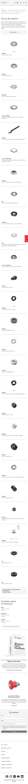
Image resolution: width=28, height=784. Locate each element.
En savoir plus (14, 705)
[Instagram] (10, 776)
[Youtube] (18, 776)
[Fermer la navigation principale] (26, 2)
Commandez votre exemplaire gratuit (14, 670)
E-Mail (2, 720)
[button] (15, 2)
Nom (2, 715)
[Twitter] (14, 776)
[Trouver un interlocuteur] (26, 236)
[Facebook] (6, 776)
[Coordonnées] (26, 240)
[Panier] (20, 2)
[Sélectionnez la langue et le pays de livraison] (17, 2)
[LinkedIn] (22, 776)
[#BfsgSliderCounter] (13, 51)
